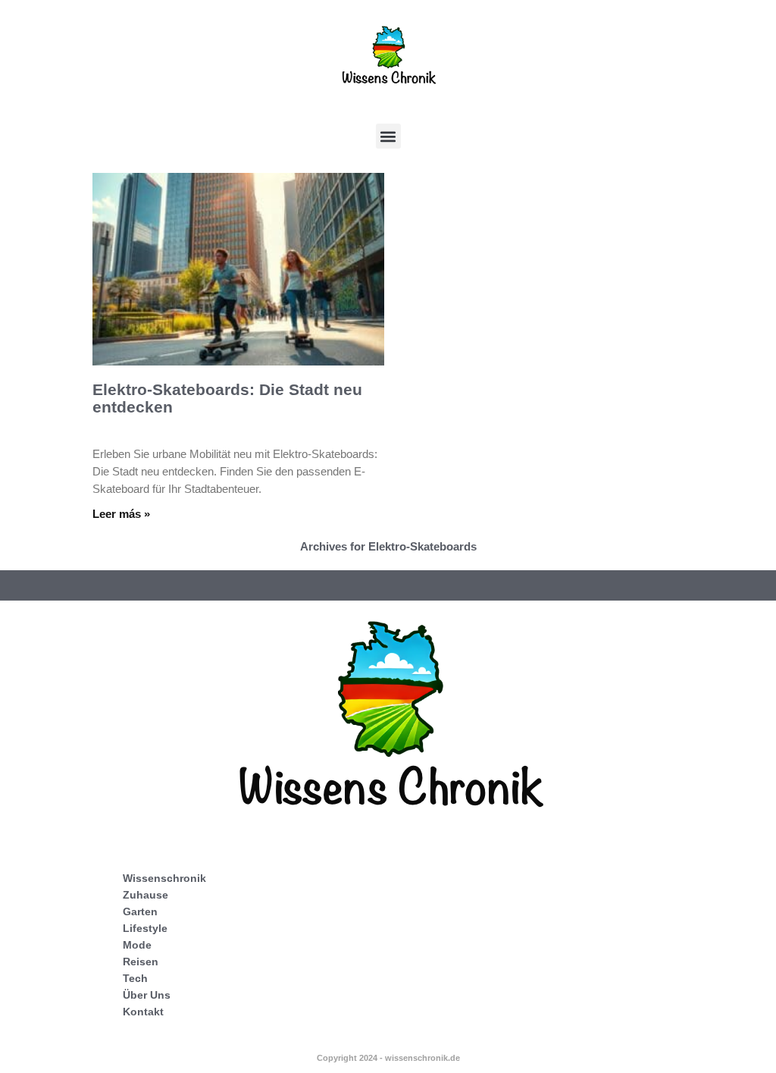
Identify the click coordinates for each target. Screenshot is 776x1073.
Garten (140, 911)
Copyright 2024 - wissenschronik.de (388, 1057)
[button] (388, 136)
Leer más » (121, 513)
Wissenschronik (164, 878)
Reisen (140, 961)
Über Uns (147, 995)
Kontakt (143, 1012)
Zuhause (145, 895)
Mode (137, 945)
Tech (135, 978)
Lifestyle (145, 928)
